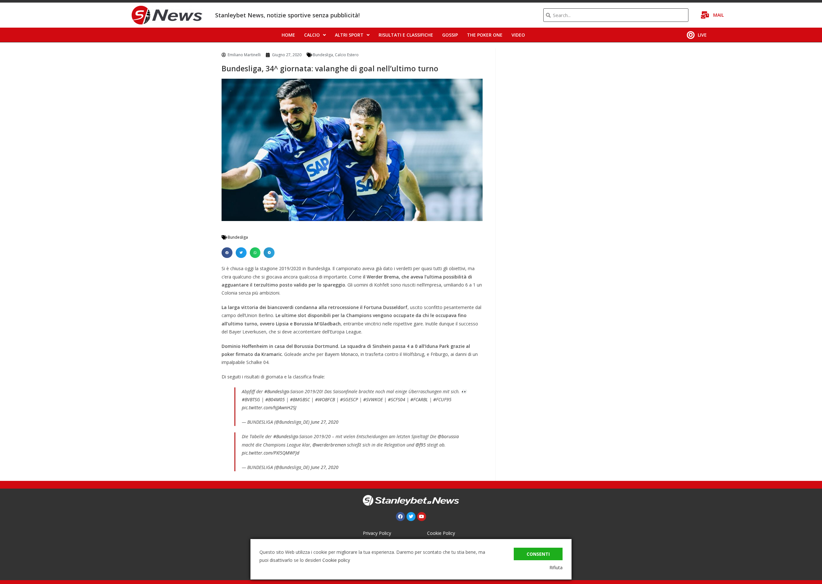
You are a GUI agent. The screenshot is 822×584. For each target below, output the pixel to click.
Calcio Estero (347, 55)
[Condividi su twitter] (241, 252)
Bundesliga (323, 55)
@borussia (448, 436)
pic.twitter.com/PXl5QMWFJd (270, 453)
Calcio (312, 35)
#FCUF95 (442, 399)
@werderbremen (329, 445)
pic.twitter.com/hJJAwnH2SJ (269, 407)
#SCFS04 (396, 399)
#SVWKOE (373, 399)
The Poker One (485, 35)
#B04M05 (275, 399)
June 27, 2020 (324, 422)
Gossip (450, 35)
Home (288, 35)
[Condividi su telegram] (269, 252)
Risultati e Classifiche (406, 35)
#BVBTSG (251, 399)
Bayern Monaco (341, 354)
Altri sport (349, 35)
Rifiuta (556, 567)
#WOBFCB (325, 399)
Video (518, 35)
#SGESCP (349, 399)
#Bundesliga (276, 391)
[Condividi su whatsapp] (255, 252)
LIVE (702, 35)
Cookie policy (336, 560)
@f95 (420, 445)
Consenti (538, 554)
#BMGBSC (300, 399)
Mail (718, 15)
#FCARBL (419, 399)
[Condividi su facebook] (227, 252)
